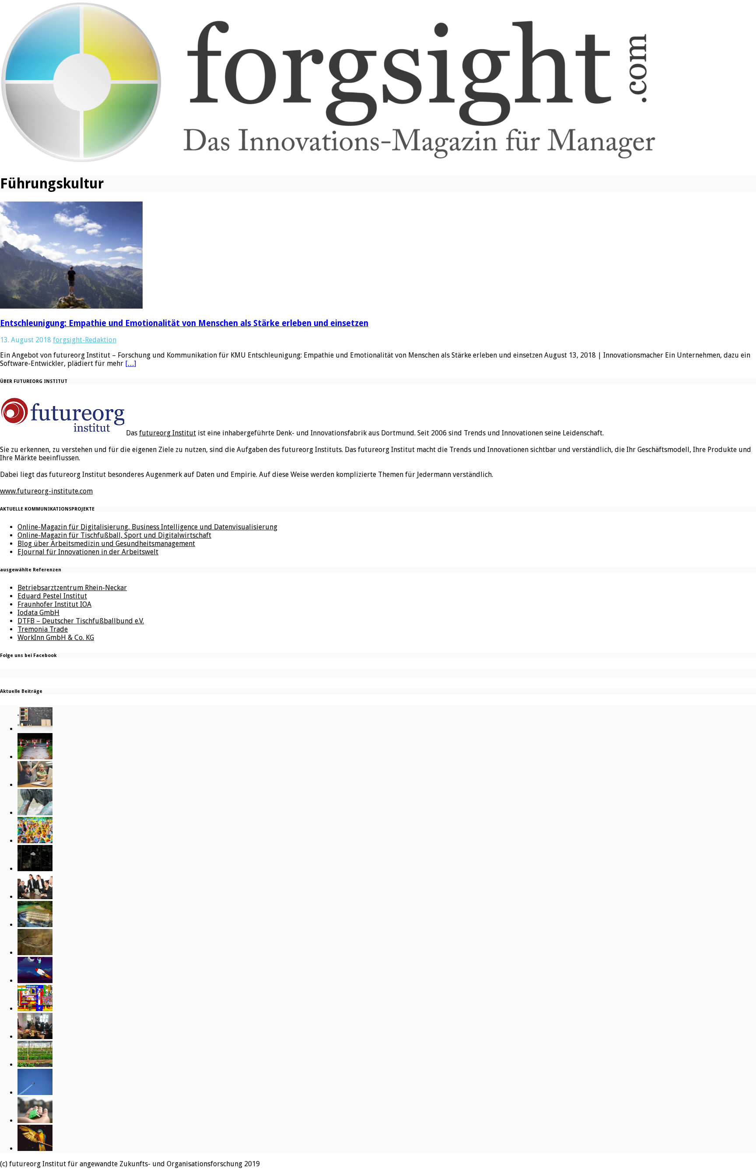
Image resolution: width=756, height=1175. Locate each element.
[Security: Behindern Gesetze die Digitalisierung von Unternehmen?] (35, 757)
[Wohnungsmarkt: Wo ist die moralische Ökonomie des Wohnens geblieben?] (35, 1120)
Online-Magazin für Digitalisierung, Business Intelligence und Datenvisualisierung (147, 527)
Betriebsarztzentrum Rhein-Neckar (72, 588)
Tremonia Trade (43, 629)
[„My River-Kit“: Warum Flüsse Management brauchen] (35, 925)
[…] (130, 363)
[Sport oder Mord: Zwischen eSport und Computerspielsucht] (35, 785)
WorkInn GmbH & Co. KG (56, 637)
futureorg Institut (167, 433)
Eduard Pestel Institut (52, 596)
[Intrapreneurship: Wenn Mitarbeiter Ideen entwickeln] (35, 981)
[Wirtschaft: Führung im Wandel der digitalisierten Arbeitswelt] (35, 1092)
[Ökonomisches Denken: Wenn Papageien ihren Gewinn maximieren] (35, 1148)
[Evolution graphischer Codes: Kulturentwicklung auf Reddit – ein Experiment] (35, 1009)
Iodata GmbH (39, 612)
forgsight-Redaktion (84, 340)
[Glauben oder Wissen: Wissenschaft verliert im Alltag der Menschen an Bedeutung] (35, 813)
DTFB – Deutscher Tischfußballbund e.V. (81, 621)
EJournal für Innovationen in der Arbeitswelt (88, 552)
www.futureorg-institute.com (46, 491)
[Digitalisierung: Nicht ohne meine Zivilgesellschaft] (35, 841)
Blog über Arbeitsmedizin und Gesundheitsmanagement (106, 543)
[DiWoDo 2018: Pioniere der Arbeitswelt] (35, 1036)
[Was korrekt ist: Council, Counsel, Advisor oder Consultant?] (35, 897)
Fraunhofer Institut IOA (54, 604)
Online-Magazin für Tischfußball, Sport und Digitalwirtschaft (114, 535)
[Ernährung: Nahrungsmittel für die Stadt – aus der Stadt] (35, 1064)
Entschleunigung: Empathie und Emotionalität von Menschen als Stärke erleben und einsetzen (184, 323)
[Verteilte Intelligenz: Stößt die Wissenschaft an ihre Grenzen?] (35, 869)
